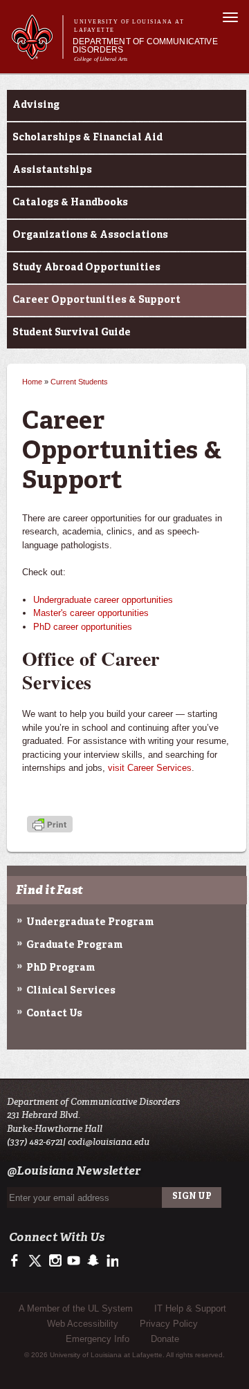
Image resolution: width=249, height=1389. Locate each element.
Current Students (79, 381)
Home (32, 381)
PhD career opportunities (82, 627)
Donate (165, 1339)
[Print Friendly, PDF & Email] (50, 826)
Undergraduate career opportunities (103, 600)
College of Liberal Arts (101, 59)
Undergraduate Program (90, 922)
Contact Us (54, 1013)
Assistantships (52, 170)
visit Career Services (150, 768)
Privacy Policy (169, 1323)
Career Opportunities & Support (96, 300)
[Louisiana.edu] (37, 53)
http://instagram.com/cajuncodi (55, 1261)
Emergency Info (97, 1339)
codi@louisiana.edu (108, 1142)
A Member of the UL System (76, 1308)
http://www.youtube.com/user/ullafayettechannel (73, 1261)
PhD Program (60, 968)
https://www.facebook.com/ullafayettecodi (17, 1261)
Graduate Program (74, 945)
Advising (35, 105)
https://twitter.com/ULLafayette (36, 1261)
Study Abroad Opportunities (86, 267)
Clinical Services (71, 991)
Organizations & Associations (90, 235)
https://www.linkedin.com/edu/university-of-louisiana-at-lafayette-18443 (111, 1261)
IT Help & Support (190, 1308)
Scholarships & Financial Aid (87, 137)
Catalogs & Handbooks (70, 202)
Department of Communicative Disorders (145, 46)
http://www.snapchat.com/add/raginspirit (92, 1261)
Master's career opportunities (91, 613)
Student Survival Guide (71, 332)
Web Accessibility (82, 1323)
